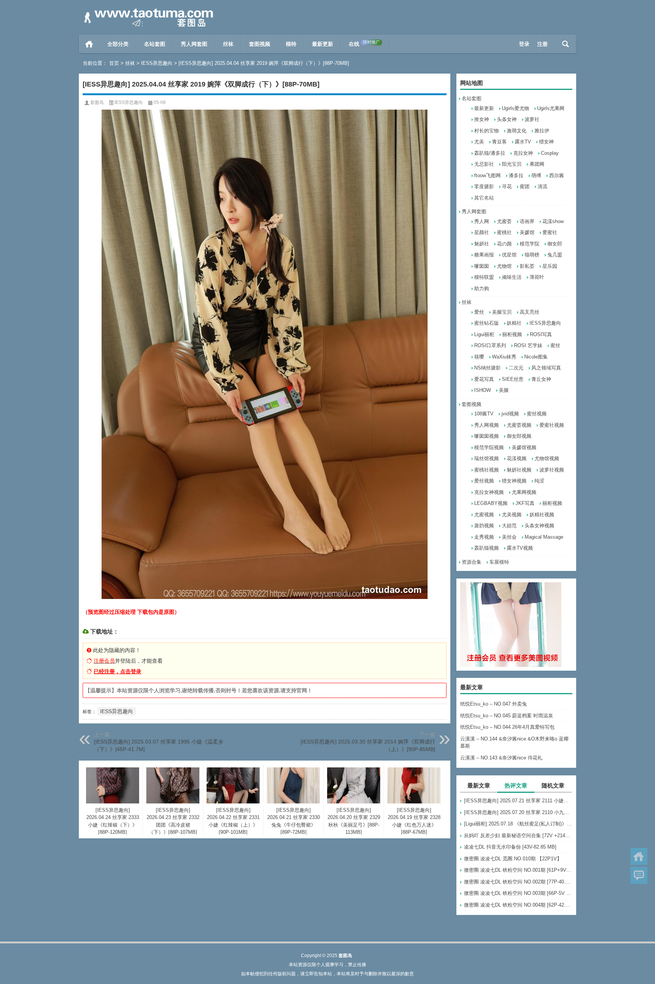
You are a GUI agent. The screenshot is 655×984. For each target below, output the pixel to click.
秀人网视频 (486, 425)
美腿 (504, 390)
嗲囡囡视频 (486, 436)
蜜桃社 (504, 232)
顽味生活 (512, 277)
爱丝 (479, 312)
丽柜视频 (512, 334)
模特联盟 (484, 277)
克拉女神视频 (489, 492)
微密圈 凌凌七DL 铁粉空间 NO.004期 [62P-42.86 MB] (518, 905)
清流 (542, 186)
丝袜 (228, 44)
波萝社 (532, 119)
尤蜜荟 (504, 221)
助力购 (481, 288)
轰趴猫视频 (486, 548)
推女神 (481, 119)
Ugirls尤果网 (550, 108)
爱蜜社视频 (551, 425)
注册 (542, 44)
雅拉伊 (541, 131)
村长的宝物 (486, 131)
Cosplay (550, 153)
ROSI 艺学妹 (528, 345)
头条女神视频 (539, 525)
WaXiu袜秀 (504, 357)
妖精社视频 (542, 514)
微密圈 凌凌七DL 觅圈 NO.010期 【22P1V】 (513, 858)
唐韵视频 (484, 525)
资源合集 (471, 562)
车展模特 (499, 562)
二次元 (516, 368)
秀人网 (481, 221)
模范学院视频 (489, 447)
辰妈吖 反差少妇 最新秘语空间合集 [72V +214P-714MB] (518, 835)
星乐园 (549, 266)
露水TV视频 (520, 548)
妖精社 (514, 323)
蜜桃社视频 (486, 470)
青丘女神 (541, 379)
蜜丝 (555, 345)
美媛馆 (527, 232)
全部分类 (117, 44)
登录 (524, 44)
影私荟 (527, 266)
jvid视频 (510, 414)
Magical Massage (544, 537)
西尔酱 (556, 175)
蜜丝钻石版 (486, 323)
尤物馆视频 (546, 458)
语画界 (527, 221)
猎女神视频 (514, 481)
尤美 (479, 142)
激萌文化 (517, 131)
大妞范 (509, 525)
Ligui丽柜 (484, 334)
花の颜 (504, 244)
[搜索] (565, 44)
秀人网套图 (194, 44)
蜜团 (525, 186)
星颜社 (481, 232)
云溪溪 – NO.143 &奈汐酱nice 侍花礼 (501, 758)
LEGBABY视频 (491, 503)
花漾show (553, 221)
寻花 (507, 186)
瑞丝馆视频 (486, 458)
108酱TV (484, 414)
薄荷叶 (537, 277)
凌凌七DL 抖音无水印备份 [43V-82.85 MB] (510, 847)
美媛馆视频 (524, 447)
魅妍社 (481, 244)
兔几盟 (554, 255)
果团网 (537, 164)
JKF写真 (525, 503)
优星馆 (509, 255)
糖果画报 (484, 255)
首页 (89, 44)
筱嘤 (479, 357)
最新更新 (322, 44)
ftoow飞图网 (487, 175)
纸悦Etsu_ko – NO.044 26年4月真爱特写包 (507, 727)
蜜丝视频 (537, 414)
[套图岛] (147, 10)
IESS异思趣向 (156, 63)
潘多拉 (516, 175)
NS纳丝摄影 (487, 368)
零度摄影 (484, 186)
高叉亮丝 (529, 312)
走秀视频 (484, 537)
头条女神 (507, 119)
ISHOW (482, 390)
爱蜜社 (549, 232)
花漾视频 (517, 458)
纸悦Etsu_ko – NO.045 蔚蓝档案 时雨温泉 (506, 715)
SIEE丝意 (512, 379)
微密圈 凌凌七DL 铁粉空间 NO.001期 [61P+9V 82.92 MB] (518, 870)
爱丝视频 (484, 481)
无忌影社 (484, 164)
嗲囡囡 (481, 266)
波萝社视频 (551, 470)
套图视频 (259, 44)
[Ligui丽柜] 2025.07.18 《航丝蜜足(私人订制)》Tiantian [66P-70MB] (518, 824)
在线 (364, 43)
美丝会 (509, 537)
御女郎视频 (519, 436)
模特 (291, 44)
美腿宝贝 (502, 312)
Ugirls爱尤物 (515, 108)
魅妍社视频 (519, 470)
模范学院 (529, 244)
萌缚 (536, 175)
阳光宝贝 (512, 164)
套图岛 (97, 102)
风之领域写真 (546, 368)
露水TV (523, 142)
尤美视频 (512, 514)
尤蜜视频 (484, 514)
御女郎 (554, 244)
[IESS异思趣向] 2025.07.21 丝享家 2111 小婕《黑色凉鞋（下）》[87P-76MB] (518, 800)
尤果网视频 (524, 492)
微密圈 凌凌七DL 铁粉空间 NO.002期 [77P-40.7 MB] (518, 882)
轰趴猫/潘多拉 (489, 153)
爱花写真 (484, 379)
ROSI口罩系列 (490, 345)
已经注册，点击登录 (117, 671)
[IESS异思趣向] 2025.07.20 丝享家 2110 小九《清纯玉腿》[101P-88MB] (518, 812)
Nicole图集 (536, 357)
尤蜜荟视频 (519, 425)
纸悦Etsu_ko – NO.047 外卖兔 (493, 704)
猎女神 (546, 142)
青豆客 (499, 142)
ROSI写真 (541, 334)
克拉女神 (523, 153)
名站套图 (154, 44)
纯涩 (539, 481)
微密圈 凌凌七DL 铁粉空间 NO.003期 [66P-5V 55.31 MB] (518, 893)
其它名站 (484, 198)
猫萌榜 (532, 255)
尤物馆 (504, 266)
